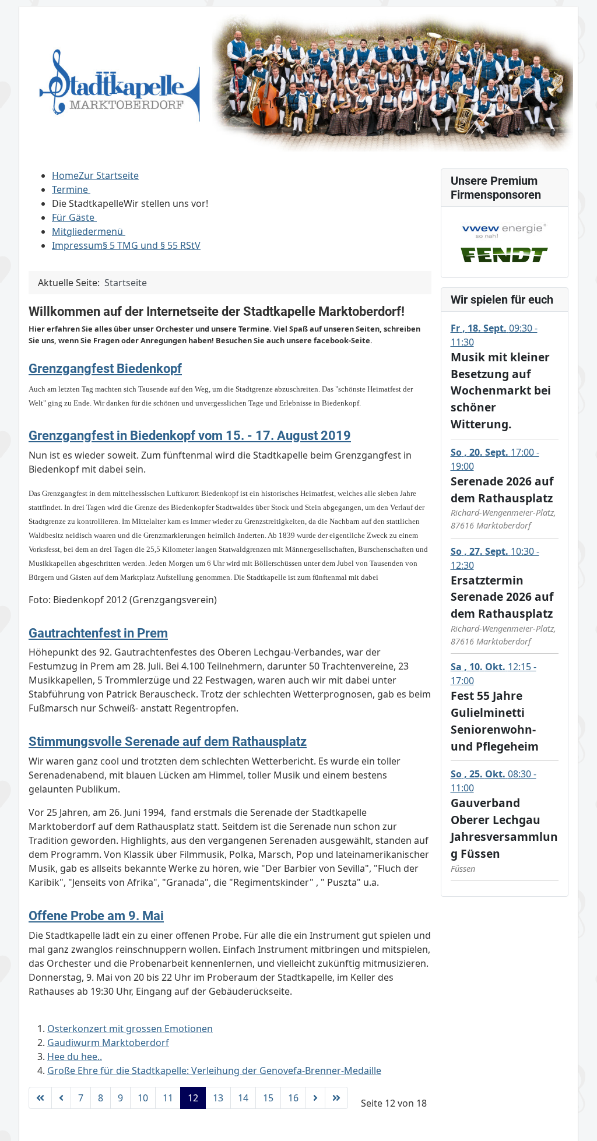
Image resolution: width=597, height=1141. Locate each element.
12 (193, 1097)
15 (268, 1097)
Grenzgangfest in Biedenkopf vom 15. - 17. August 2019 (190, 435)
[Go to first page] (40, 1098)
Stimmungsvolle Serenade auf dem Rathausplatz (168, 741)
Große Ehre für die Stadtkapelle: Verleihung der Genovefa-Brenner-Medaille (214, 1070)
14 (243, 1097)
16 (293, 1097)
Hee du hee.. (74, 1056)
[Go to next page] (315, 1098)
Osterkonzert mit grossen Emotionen (130, 1028)
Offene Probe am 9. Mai (96, 915)
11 (168, 1097)
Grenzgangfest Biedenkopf (105, 368)
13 (218, 1097)
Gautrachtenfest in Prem (98, 632)
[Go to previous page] (61, 1098)
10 (143, 1097)
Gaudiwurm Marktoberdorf (108, 1042)
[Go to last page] (336, 1098)
